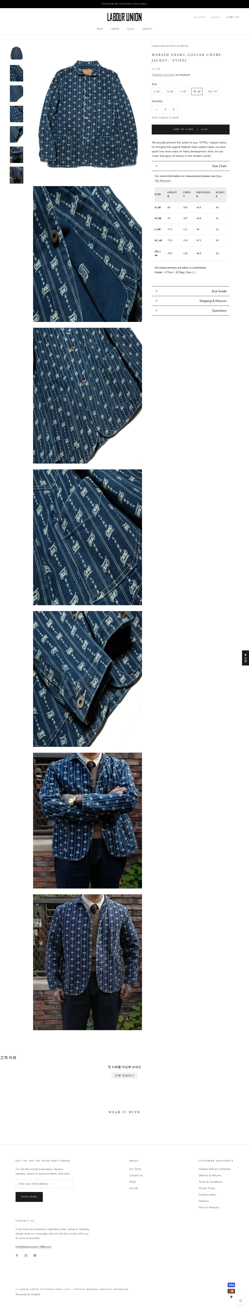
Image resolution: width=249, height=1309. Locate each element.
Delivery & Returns (210, 1175)
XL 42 (197, 91)
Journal (133, 1188)
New (100, 29)
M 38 (170, 91)
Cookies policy (207, 1194)
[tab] (191, 166)
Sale (131, 29)
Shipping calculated (163, 75)
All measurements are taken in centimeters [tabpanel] (190, 224)
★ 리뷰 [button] (245, 658)
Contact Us (136, 1175)
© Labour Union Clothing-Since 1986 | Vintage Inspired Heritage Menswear (72, 1289)
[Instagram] (26, 1255)
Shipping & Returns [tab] (213, 301)
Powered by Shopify (28, 1294)
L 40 (183, 91)
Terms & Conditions (211, 1182)
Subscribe (29, 1197)
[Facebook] (17, 1255)
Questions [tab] (219, 311)
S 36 (157, 91)
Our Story (135, 1169)
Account (200, 17)
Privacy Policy (207, 1188)
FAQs (132, 1182)
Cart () (233, 17)
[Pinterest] (34, 1255)
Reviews (204, 1201)
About (147, 29)
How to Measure (209, 1207)
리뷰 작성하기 (124, 1075)
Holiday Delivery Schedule (214, 1169)
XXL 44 (212, 91)
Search (216, 17)
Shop (115, 29)
